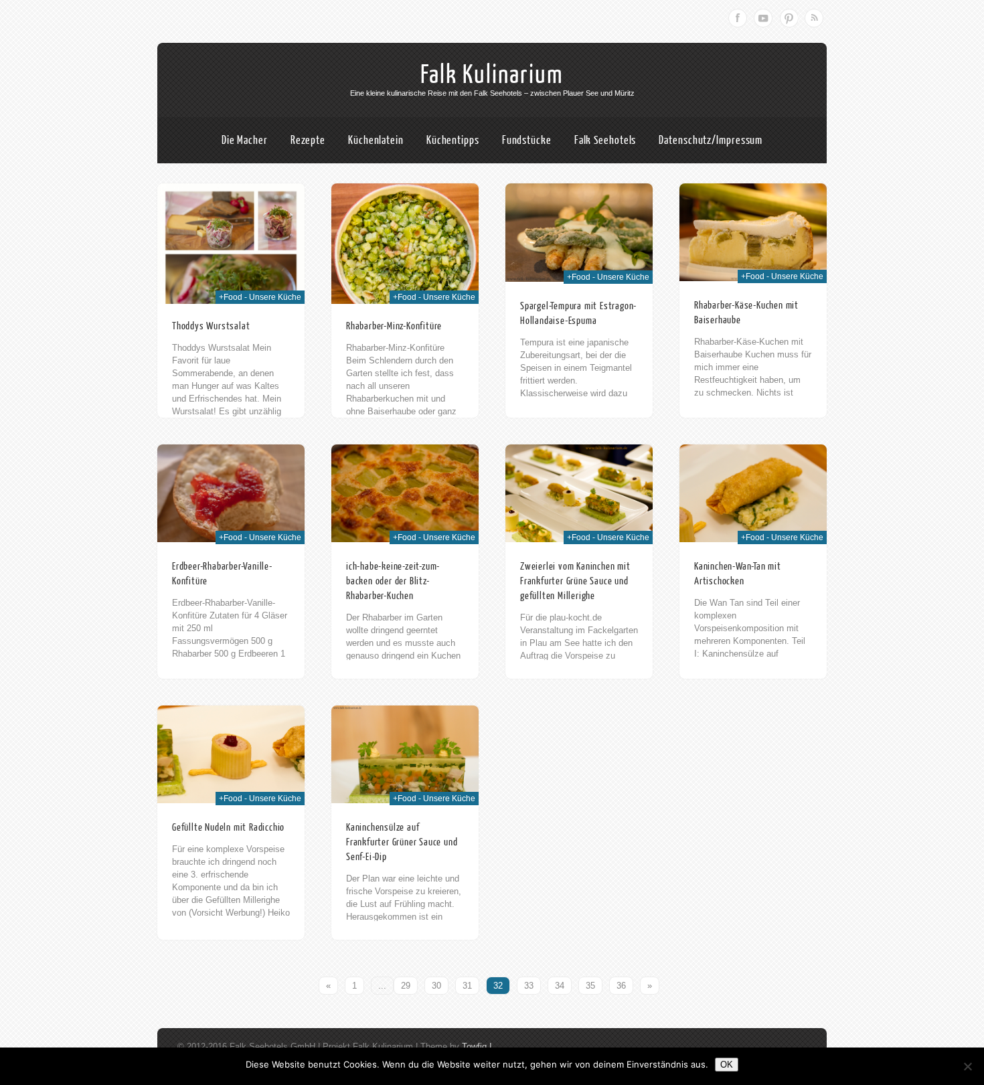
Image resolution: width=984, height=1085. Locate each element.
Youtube (763, 18)
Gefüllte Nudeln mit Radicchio (228, 827)
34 (559, 986)
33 (529, 986)
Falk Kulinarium (492, 75)
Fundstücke (527, 140)
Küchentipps (452, 140)
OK (726, 1065)
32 (498, 986)
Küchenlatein (376, 140)
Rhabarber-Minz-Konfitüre (394, 326)
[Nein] (967, 1066)
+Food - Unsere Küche (260, 297)
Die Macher (245, 140)
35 (590, 986)
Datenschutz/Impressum (710, 140)
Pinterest (788, 18)
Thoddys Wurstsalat (211, 326)
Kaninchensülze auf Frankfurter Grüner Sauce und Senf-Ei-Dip (401, 842)
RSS (814, 18)
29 (405, 986)
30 (436, 986)
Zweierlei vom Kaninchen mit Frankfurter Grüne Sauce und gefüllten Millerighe (575, 581)
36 (621, 986)
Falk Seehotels (605, 140)
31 (467, 986)
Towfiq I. (478, 1046)
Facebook (737, 18)
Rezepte (308, 140)
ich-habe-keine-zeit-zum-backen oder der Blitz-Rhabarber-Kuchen (393, 581)
